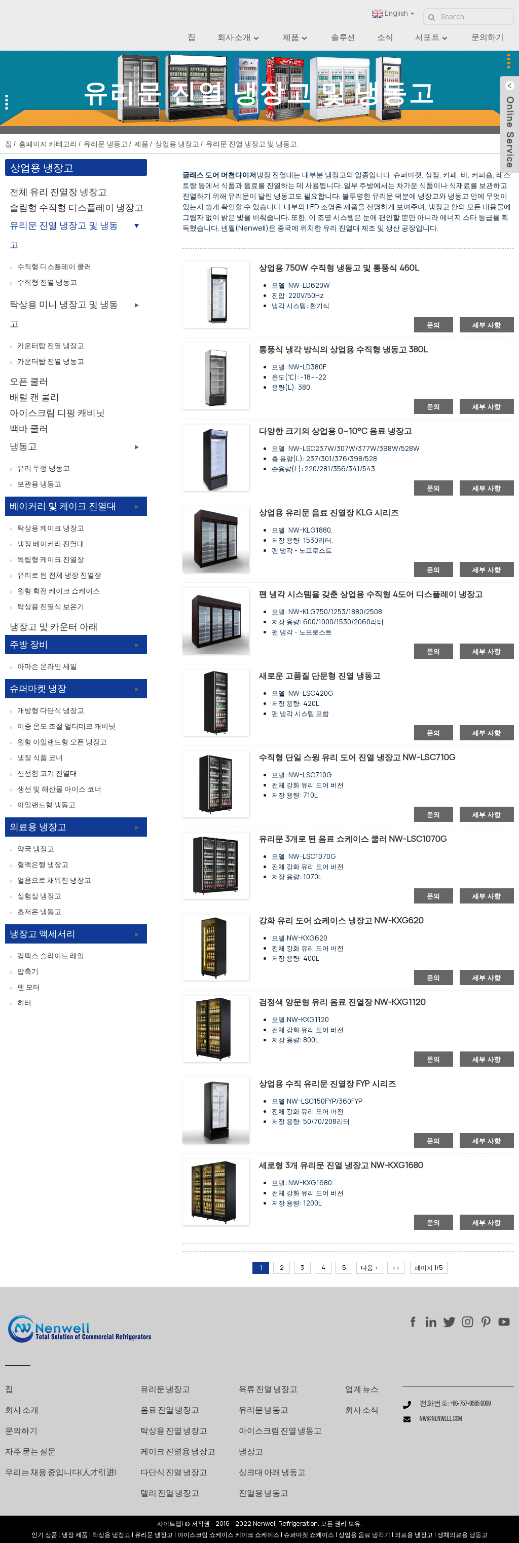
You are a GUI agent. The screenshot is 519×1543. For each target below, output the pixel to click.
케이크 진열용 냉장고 (177, 1452)
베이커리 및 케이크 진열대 (63, 506)
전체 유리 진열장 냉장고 (58, 191)
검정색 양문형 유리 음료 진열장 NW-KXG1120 (342, 1001)
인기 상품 (44, 1535)
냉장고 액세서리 (43, 933)
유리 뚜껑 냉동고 (43, 468)
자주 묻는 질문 (30, 1452)
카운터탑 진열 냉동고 (50, 361)
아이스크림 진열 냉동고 (280, 1431)
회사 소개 (234, 38)
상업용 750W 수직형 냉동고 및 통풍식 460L (339, 267)
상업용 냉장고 (177, 143)
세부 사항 (486, 324)
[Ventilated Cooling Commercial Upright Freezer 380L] (215, 376)
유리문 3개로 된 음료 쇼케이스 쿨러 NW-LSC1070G (353, 838)
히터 (24, 1002)
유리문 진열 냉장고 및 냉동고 (251, 143)
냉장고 (251, 1452)
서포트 (427, 38)
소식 (385, 38)
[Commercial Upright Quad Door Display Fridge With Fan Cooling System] (215, 620)
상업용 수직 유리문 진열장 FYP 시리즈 (327, 1083)
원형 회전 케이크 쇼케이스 (58, 590)
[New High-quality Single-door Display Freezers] (215, 702)
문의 (433, 324)
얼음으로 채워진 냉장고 (54, 880)
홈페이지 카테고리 (48, 143)
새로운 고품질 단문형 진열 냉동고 (320, 675)
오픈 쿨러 (29, 381)
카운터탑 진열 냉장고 (50, 345)
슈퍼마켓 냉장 (38, 688)
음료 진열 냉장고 (169, 1411)
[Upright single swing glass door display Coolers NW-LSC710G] (215, 783)
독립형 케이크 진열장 (50, 559)
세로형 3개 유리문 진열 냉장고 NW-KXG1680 (341, 1165)
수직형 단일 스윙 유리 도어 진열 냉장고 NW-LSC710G (357, 757)
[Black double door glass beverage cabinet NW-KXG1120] (215, 1028)
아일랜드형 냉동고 (46, 804)
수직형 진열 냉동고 (47, 282)
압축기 (28, 971)
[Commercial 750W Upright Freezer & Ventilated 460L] (215, 294)
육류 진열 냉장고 (268, 1390)
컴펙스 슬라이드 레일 (50, 955)
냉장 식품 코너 (40, 757)
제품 (291, 38)
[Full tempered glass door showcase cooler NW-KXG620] (215, 947)
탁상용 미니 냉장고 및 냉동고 (64, 314)
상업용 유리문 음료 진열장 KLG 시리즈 (329, 512)
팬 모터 (28, 987)
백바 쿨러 (29, 428)
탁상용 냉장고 (111, 1535)
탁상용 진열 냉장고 (173, 1431)
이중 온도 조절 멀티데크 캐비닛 (66, 726)
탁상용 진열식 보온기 (50, 606)
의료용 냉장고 (38, 826)
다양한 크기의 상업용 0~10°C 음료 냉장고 (335, 430)
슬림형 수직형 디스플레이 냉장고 (76, 207)
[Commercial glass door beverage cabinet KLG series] (215, 539)
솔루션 (343, 38)
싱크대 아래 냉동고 (272, 1473)
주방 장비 (29, 644)
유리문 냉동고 (106, 143)
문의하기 (487, 38)
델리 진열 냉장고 (169, 1494)
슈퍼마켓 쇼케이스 (309, 1535)
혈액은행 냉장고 (42, 864)
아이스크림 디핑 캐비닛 (57, 412)
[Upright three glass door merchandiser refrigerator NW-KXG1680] (215, 1191)
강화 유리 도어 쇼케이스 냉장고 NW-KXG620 (341, 920)
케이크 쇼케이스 (257, 1535)
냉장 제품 (75, 1535)
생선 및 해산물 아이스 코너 (59, 789)
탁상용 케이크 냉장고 (50, 528)
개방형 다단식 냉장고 (50, 710)
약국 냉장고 (35, 848)
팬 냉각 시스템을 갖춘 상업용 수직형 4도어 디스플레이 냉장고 (371, 593)
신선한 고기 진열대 (47, 773)
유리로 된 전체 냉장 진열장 (59, 575)
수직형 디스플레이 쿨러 (54, 266)
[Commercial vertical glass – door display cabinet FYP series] (215, 1110)
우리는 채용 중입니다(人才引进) (61, 1473)
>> (396, 1267)
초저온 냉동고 (39, 911)
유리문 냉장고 (165, 1390)
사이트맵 (169, 1524)
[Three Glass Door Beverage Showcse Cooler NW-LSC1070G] (215, 865)
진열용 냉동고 (263, 1494)
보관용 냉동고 (39, 483)
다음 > (370, 1267)
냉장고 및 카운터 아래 (54, 626)
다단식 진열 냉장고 (173, 1473)
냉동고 (23, 446)
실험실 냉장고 (39, 895)
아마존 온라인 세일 (47, 666)
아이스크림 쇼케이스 (205, 1535)
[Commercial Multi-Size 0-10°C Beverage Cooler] (215, 457)
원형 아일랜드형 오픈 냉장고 (62, 741)
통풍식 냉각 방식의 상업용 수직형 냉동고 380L (343, 349)
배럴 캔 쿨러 (34, 397)
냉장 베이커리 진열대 (50, 543)
